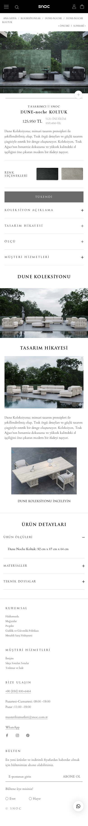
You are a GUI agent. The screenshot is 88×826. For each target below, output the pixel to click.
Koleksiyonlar (31, 18)
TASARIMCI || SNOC (44, 106)
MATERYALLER (15, 566)
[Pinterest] (27, 735)
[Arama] (17, 7)
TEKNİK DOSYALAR (19, 581)
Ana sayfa (9, 18)
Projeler (9, 626)
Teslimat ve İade (14, 668)
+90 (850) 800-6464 (18, 691)
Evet (12, 798)
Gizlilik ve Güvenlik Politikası (22, 631)
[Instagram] (17, 735)
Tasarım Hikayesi (24, 226)
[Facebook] (7, 735)
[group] (70, 174)
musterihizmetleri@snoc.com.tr (26, 717)
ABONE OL (71, 776)
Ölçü (10, 241)
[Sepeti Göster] (82, 6)
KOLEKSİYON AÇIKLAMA (29, 210)
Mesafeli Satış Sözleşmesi (18, 635)
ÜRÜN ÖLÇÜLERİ (18, 537)
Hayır (37, 798)
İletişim (9, 658)
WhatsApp (12, 727)
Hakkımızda (12, 616)
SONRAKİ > (79, 25)
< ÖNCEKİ (64, 25)
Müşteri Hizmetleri (27, 257)
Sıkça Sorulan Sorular (17, 663)
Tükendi (44, 197)
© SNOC (13, 808)
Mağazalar (11, 621)
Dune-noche (53, 18)
